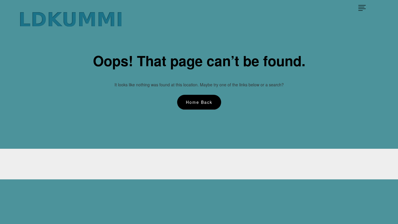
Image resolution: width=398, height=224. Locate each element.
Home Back (199, 102)
